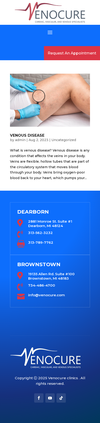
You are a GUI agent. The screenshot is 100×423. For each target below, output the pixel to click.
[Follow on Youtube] (50, 398)
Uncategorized (63, 140)
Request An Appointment (72, 53)
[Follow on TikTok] (61, 398)
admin (20, 140)
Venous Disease (27, 135)
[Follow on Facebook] (38, 398)
